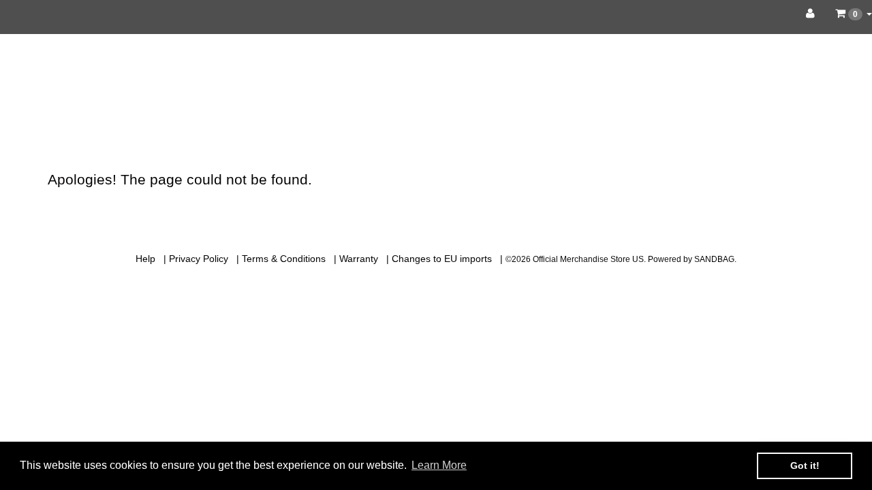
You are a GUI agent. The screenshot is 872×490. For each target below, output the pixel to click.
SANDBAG (714, 259)
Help (145, 258)
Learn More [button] (439, 465)
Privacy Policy (198, 258)
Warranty (358, 258)
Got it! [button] (805, 465)
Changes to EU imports (442, 258)
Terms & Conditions (284, 258)
